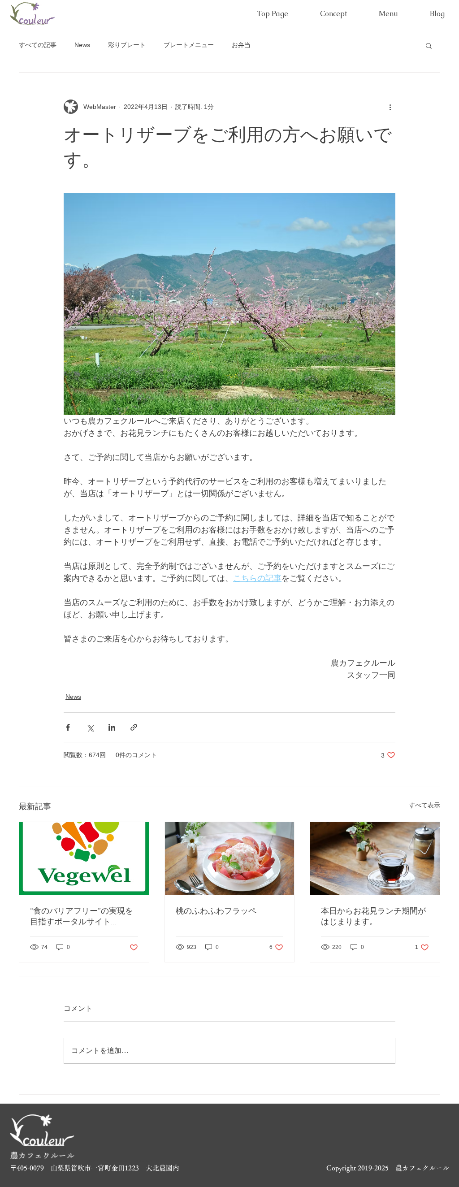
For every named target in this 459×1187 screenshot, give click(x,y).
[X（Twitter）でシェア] (90, 727)
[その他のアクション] (390, 106)
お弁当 (241, 44)
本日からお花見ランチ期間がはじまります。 (373, 916)
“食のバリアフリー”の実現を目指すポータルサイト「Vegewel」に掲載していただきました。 (82, 916)
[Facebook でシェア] (68, 727)
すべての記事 (37, 44)
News (82, 44)
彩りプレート (127, 44)
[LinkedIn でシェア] (112, 727)
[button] (428, 45)
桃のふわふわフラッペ (216, 910)
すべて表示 (424, 805)
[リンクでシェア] (134, 727)
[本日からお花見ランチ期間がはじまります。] (375, 858)
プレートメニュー (189, 44)
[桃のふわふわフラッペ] (229, 858)
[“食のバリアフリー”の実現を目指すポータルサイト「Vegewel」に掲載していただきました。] (84, 858)
